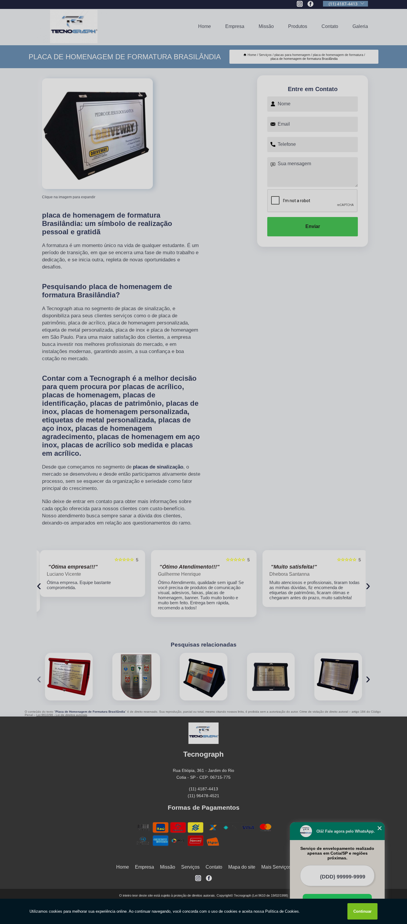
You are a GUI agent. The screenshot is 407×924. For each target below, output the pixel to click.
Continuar (362, 911)
